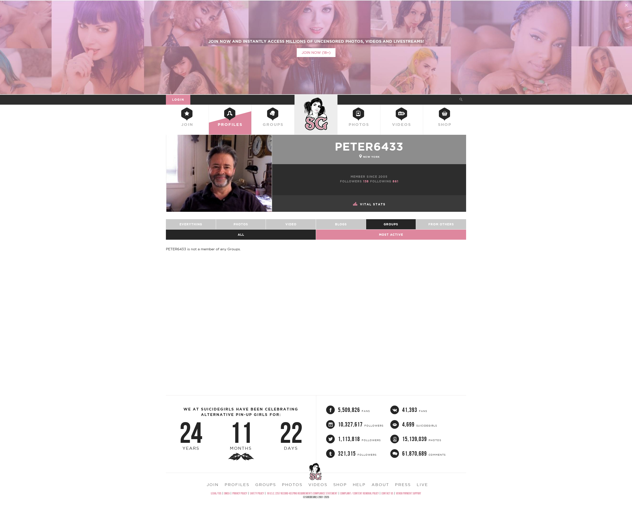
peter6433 (369, 146)
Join (187, 124)
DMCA (227, 493)
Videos (401, 124)
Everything (190, 224)
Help (359, 484)
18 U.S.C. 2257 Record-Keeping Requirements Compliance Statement (302, 493)
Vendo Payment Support (408, 493)
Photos (359, 124)
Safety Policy (257, 493)
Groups (273, 124)
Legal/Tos (216, 493)
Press (403, 484)
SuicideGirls (316, 99)
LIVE (422, 484)
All (241, 234)
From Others (441, 224)
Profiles (230, 124)
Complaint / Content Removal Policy (359, 493)
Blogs (341, 224)
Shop (445, 124)
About (380, 484)
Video (290, 224)
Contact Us (387, 493)
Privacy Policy (239, 493)
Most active (391, 234)
